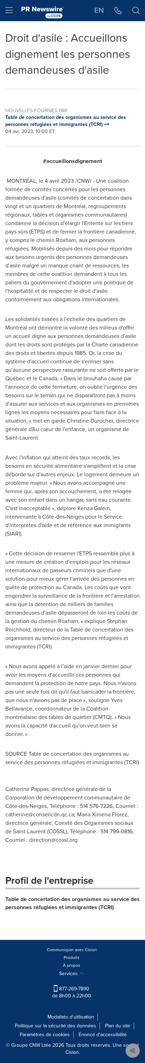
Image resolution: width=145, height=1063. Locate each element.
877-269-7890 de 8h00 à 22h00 (71, 992)
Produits (72, 957)
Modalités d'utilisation (71, 1017)
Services (69, 973)
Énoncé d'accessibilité (102, 1034)
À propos (71, 965)
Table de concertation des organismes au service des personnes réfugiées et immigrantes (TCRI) (72, 903)
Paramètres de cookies (45, 1034)
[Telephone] (118, 10)
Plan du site (117, 1025)
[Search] (136, 10)
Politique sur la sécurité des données (55, 1025)
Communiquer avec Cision (72, 950)
